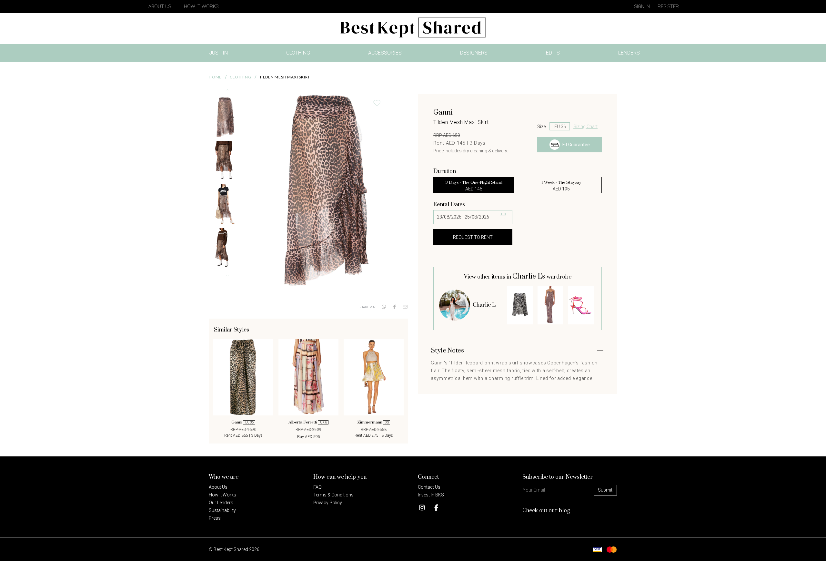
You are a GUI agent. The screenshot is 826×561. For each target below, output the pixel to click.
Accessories (385, 53)
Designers (474, 53)
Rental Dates (449, 204)
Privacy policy (327, 502)
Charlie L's (529, 276)
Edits (553, 53)
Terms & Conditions (333, 494)
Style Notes (447, 351)
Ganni (242, 422)
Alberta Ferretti (307, 422)
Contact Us (429, 487)
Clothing (298, 53)
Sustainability (222, 510)
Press (215, 518)
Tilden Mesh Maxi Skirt (284, 77)
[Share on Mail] (405, 307)
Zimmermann (373, 422)
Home (215, 77)
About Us (159, 6)
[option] (243, 388)
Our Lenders (221, 502)
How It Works (201, 6)
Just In (220, 54)
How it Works (222, 494)
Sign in (642, 6)
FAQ (317, 487)
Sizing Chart (585, 126)
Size (541, 126)
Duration (444, 171)
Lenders (629, 53)
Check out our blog (546, 510)
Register (668, 6)
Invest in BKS (431, 494)
